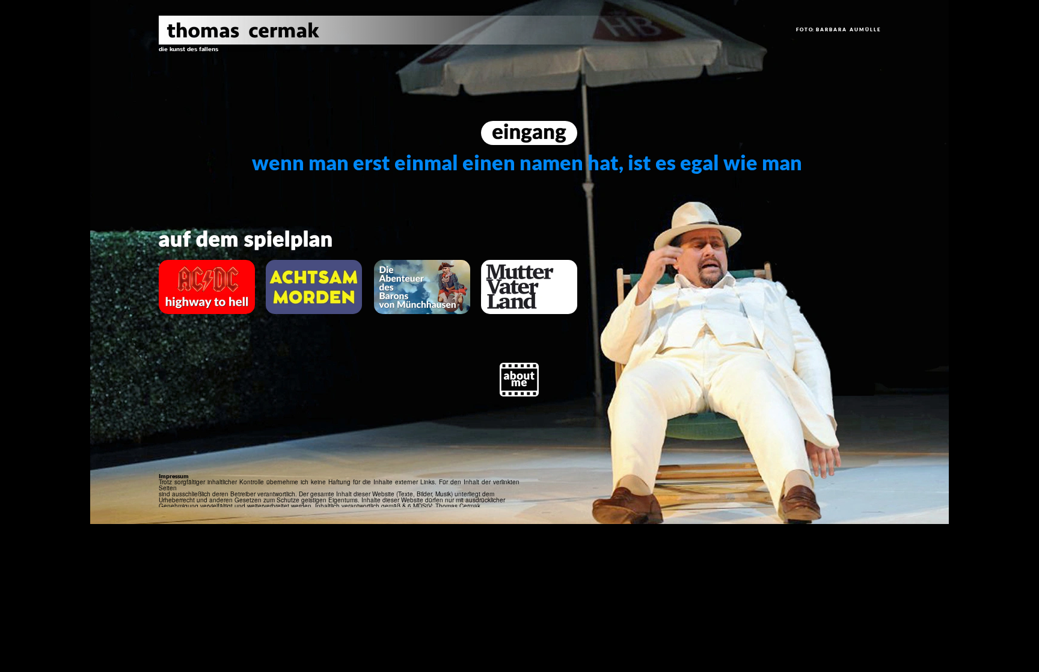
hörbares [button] (190, 118)
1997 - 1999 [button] (189, 389)
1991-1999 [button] (189, 412)
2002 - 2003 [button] (189, 355)
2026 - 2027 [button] (189, 145)
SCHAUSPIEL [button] (189, 428)
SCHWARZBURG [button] (189, 397)
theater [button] (184, 77)
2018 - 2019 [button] (189, 215)
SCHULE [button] (189, 437)
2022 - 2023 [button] (189, 180)
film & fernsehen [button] (216, 97)
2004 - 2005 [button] (189, 337)
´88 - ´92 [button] (188, 447)
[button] (188, 49)
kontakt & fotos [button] (212, 57)
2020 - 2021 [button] (189, 198)
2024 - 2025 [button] (189, 163)
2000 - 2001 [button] (189, 372)
